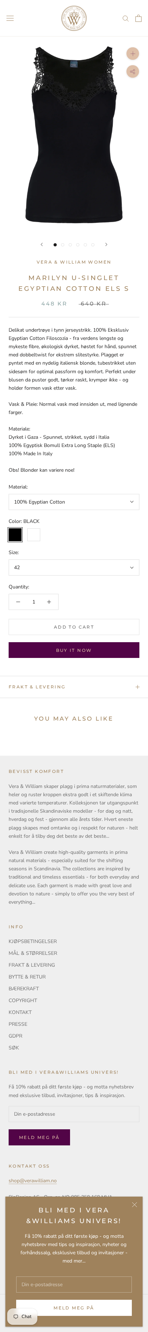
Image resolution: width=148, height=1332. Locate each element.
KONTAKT (20, 1012)
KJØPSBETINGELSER (33, 941)
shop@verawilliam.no (33, 1180)
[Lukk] (134, 1204)
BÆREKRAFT (24, 988)
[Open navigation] (10, 18)
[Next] (106, 244)
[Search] (125, 18)
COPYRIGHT (23, 1000)
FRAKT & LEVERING (37, 686)
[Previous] (42, 244)
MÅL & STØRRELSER (33, 953)
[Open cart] (138, 18)
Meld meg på (74, 1308)
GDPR (15, 1036)
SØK (14, 1047)
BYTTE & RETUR (27, 976)
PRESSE (18, 1024)
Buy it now (74, 650)
